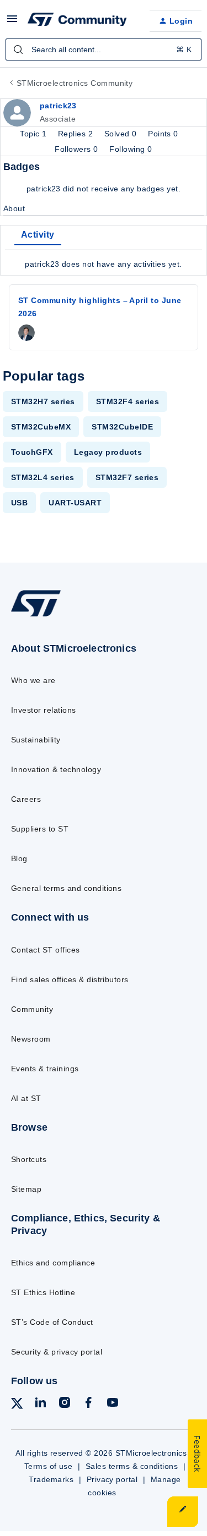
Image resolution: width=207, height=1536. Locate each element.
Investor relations (43, 710)
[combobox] (103, 49)
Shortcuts (28, 1159)
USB (19, 502)
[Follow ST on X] (17, 1405)
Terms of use (48, 1466)
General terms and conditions (66, 888)
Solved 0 (121, 133)
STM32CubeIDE (122, 426)
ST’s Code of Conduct (52, 1322)
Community (32, 1009)
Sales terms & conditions (132, 1466)
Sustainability (36, 739)
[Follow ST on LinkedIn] (40, 1404)
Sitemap (26, 1189)
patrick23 (58, 105)
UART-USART (75, 502)
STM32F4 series (128, 401)
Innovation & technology (56, 769)
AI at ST (26, 1098)
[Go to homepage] (36, 616)
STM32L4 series (43, 477)
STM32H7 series (43, 401)
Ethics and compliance (53, 1262)
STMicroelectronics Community (74, 83)
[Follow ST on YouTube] (112, 1404)
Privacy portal (112, 1479)
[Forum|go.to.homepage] (77, 20)
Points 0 (163, 133)
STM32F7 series (127, 477)
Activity (38, 234)
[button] (12, 22)
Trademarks (51, 1479)
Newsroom (31, 1038)
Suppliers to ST (39, 828)
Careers (26, 799)
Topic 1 (34, 133)
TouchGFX (32, 452)
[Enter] (18, 49)
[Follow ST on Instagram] (64, 1404)
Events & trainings (45, 1068)
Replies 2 (76, 133)
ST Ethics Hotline (43, 1292)
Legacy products (108, 452)
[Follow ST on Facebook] (88, 1404)
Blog (19, 858)
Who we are (33, 680)
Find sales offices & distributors (70, 979)
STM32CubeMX (41, 426)
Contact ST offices (45, 949)
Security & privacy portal (56, 1351)
